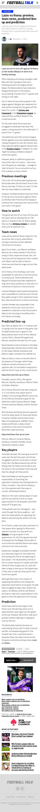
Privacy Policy (21, 797)
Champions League (25, 113)
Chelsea (5, 534)
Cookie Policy (10, 797)
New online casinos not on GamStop (16, 705)
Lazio (27, 649)
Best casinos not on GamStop (13, 699)
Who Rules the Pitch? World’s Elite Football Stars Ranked (23, 735)
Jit (11, 39)
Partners (31, 797)
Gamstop (5, 703)
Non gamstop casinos (10, 708)
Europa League (13, 148)
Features (11, 651)
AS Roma (19, 649)
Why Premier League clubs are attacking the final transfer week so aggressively (24, 746)
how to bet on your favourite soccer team (17, 715)
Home (4, 651)
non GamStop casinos (10, 706)
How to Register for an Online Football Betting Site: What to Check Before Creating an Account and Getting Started (23, 766)
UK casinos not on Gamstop (12, 710)
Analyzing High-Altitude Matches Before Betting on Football (24, 755)
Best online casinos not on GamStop (16, 701)
